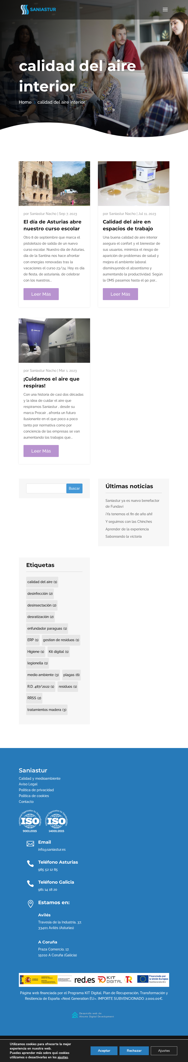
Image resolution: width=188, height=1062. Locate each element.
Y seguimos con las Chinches (129, 522)
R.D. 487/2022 (40, 686)
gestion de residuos (61, 640)
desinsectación (41, 605)
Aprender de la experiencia (127, 529)
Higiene (35, 652)
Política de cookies (34, 796)
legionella (37, 663)
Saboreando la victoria (124, 536)
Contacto (26, 802)
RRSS (34, 698)
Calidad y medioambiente (39, 778)
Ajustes (164, 1050)
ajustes (63, 1057)
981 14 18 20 (47, 889)
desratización (40, 617)
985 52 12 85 (48, 869)
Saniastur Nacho (43, 214)
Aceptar (104, 1050)
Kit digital (59, 652)
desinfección (40, 594)
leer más (41, 294)
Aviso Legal (28, 784)
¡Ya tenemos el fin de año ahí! (129, 514)
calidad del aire (42, 582)
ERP (32, 640)
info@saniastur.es (52, 849)
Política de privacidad (36, 790)
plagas (71, 675)
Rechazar (134, 1050)
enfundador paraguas (47, 628)
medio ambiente (43, 675)
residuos (68, 686)
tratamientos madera (46, 710)
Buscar (74, 488)
